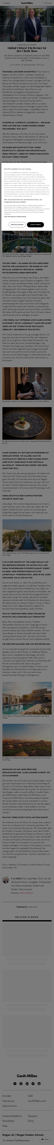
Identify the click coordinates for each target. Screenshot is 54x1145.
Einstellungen (17, 225)
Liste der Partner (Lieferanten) (15, 216)
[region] (27, 197)
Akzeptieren (35, 225)
